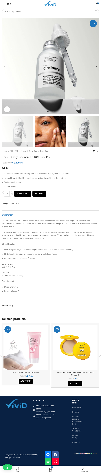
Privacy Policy (75, 437)
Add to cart (22, 194)
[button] (4, 66)
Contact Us (77, 408)
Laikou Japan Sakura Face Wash (26, 372)
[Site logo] (50, 4)
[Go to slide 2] (50, 111)
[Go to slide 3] (53, 111)
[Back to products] (94, 151)
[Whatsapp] (48, 461)
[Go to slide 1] (48, 111)
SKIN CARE (15, 151)
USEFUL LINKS (75, 402)
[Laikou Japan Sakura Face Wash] (25, 347)
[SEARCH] (96, 11)
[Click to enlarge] (7, 109)
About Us (76, 442)
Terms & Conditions (76, 430)
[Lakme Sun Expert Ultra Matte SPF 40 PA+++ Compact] (75, 347)
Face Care (44, 151)
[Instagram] (55, 461)
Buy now (39, 194)
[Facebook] (55, 454)
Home (4, 151)
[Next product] (97, 151)
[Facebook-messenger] (48, 454)
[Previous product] (91, 151)
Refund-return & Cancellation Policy (77, 420)
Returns (75, 412)
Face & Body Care (30, 151)
